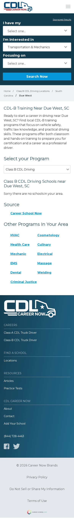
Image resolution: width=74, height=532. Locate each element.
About (8, 408)
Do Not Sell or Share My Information (37, 489)
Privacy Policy (37, 477)
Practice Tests (13, 388)
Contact (9, 416)
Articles (8, 381)
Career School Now (26, 213)
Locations (10, 360)
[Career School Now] (37, 513)
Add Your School (14, 423)
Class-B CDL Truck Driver (20, 340)
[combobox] (37, 30)
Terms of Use (37, 501)
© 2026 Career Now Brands (37, 465)
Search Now (37, 77)
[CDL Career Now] (18, 6)
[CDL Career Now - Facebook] (6, 446)
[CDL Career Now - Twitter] (16, 446)
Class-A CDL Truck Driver (20, 332)
